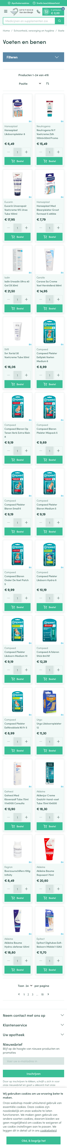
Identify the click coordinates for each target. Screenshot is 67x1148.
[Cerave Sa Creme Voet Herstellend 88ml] (49, 259)
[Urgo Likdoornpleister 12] (49, 701)
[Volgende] (47, 994)
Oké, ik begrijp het (34, 1140)
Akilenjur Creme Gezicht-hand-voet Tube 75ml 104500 (48, 799)
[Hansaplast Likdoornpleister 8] (17, 108)
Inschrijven (34, 1073)
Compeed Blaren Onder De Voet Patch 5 (16, 580)
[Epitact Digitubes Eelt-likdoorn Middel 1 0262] (49, 920)
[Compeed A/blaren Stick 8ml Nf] (49, 630)
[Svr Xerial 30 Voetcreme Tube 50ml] (17, 331)
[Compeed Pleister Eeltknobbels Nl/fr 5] (17, 701)
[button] (33, 57)
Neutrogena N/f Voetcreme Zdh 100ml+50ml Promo (47, 134)
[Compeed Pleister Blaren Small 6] (17, 482)
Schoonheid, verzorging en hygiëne (34, 30)
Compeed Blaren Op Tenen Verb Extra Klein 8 (17, 432)
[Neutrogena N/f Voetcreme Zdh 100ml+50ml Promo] (49, 108)
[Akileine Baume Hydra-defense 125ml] (17, 920)
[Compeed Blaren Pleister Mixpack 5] (49, 407)
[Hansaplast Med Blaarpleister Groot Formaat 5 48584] (49, 184)
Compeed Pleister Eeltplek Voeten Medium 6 (47, 357)
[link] (19, 994)
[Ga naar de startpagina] (22, 12)
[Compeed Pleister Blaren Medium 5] (49, 482)
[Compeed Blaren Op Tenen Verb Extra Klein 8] (17, 407)
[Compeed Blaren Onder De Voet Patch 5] (17, 554)
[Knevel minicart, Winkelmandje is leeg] (46, 11)
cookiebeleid (48, 1130)
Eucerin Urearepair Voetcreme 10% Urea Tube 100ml (16, 209)
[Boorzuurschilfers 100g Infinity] (17, 849)
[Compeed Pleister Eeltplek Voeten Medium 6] (49, 331)
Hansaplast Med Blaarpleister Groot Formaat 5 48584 (48, 209)
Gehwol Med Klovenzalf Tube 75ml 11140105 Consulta (16, 799)
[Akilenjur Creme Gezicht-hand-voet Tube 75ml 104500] (49, 773)
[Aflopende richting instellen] (47, 83)
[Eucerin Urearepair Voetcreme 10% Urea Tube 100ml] (17, 184)
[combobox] (29, 20)
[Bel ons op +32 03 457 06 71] (38, 11)
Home (6, 30)
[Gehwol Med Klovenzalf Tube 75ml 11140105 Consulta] (17, 773)
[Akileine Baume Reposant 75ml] (49, 849)
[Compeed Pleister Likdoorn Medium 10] (17, 630)
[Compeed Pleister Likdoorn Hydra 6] (49, 554)
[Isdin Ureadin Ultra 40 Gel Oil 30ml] (17, 259)
